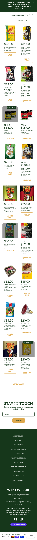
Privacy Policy (18, 471)
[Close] (33, 2)
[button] (3, 15)
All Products (18, 436)
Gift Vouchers (18, 454)
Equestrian (18, 445)
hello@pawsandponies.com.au (18, 495)
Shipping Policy (18, 480)
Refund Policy (18, 476)
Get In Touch (18, 462)
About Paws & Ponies (18, 458)
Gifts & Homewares (18, 449)
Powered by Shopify (20, 534)
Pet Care (18, 440)
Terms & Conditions (18, 467)
